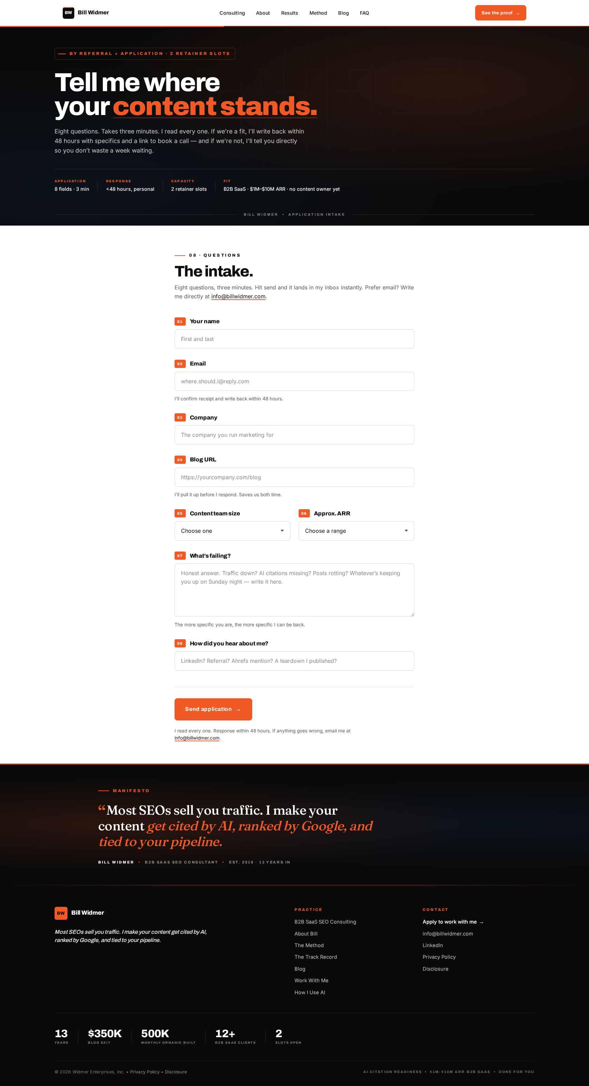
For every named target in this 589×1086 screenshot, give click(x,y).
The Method (309, 945)
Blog (343, 13)
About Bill (306, 934)
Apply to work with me (453, 922)
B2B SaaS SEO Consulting (325, 922)
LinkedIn (433, 945)
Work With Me (311, 980)
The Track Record (315, 957)
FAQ (364, 13)
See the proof (501, 12)
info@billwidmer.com (238, 296)
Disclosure (436, 969)
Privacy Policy (439, 957)
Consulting (232, 13)
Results (290, 13)
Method (318, 13)
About (263, 13)
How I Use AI (309, 992)
